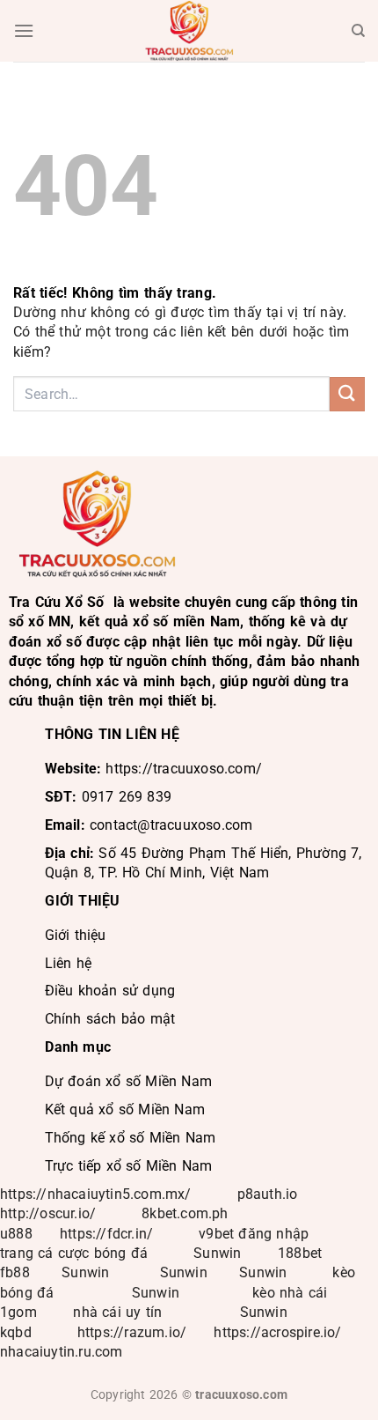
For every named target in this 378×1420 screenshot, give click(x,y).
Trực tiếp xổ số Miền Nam (129, 1165)
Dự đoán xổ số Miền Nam (128, 1081)
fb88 (15, 1272)
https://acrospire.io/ (277, 1332)
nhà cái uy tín (117, 1312)
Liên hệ (68, 963)
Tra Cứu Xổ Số (57, 602)
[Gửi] (347, 394)
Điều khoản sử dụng (110, 990)
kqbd (16, 1332)
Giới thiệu (75, 935)
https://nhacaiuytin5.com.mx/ (96, 1194)
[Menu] (23, 30)
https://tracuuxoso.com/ (183, 768)
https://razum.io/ (131, 1332)
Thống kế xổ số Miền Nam (130, 1137)
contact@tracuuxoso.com (171, 825)
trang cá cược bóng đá (74, 1253)
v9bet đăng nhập (254, 1233)
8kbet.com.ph (185, 1213)
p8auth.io (267, 1194)
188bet (300, 1253)
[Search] (358, 31)
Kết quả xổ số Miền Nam (125, 1109)
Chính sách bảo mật (110, 1018)
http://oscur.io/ (48, 1213)
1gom (18, 1312)
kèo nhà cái (289, 1292)
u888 (16, 1233)
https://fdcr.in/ (106, 1233)
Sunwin (217, 1253)
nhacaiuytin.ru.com (61, 1351)
